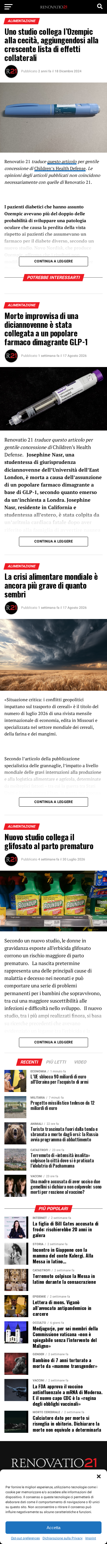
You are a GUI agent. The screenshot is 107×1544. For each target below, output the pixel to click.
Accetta (53, 1527)
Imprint (90, 1538)
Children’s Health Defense (60, 168)
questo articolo (62, 161)
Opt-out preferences (25, 1538)
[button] (99, 1476)
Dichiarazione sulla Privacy (63, 1538)
